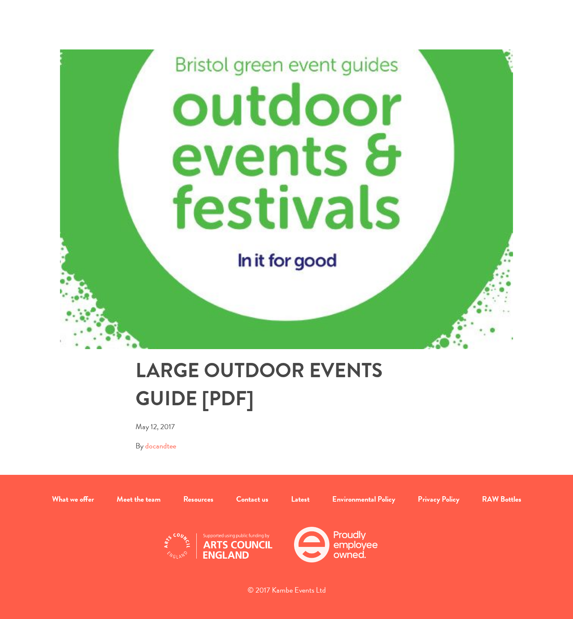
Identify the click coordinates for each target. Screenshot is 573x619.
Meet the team (139, 499)
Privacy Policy (438, 499)
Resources (198, 499)
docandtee (160, 445)
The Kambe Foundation (286, 32)
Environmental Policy (363, 499)
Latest (300, 499)
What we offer (73, 499)
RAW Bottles (501, 499)
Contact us (252, 499)
